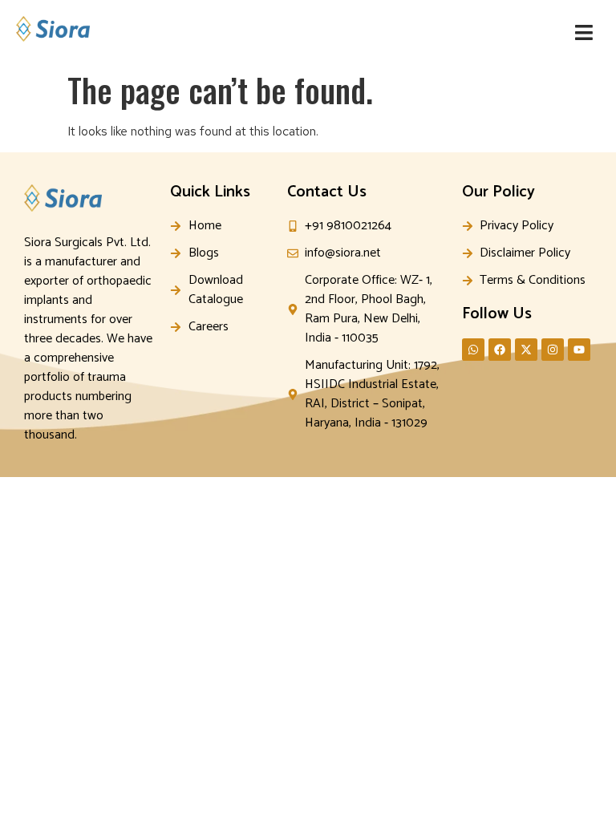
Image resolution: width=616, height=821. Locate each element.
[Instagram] (552, 349)
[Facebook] (499, 349)
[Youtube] (579, 349)
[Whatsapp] (473, 349)
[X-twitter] (526, 349)
